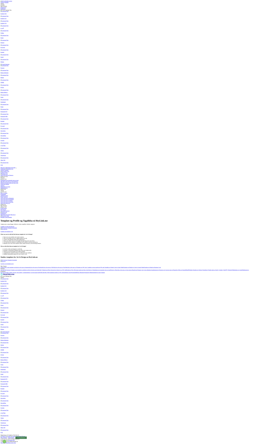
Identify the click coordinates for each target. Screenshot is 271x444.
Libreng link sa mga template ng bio (9, 267)
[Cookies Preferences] (4, 441)
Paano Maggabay (81, 272)
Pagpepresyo (3, 7)
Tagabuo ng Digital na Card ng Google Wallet (134, 267)
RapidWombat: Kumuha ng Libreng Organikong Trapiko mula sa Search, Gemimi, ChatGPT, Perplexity (209, 270)
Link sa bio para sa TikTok (49, 267)
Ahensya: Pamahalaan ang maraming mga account (99, 270)
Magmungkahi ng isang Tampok (97, 272)
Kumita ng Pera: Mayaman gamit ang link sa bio (77, 270)
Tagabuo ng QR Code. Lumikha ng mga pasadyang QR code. (91, 267)
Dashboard (3, 8)
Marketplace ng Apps (237, 270)
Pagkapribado (11, 437)
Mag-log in (3, 167)
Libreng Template (4, 2)
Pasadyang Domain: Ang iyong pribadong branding (143, 270)
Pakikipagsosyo (245, 270)
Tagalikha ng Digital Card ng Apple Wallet (114, 267)
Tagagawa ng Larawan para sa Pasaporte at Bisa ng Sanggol (172, 270)
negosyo (157, 270)
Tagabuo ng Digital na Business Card (152, 267)
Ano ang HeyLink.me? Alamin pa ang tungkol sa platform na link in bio (17, 270)
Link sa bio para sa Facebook (36, 267)
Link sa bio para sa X (72, 267)
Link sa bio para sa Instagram (23, 267)
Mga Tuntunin (4, 437)
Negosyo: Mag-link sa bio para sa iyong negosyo (121, 270)
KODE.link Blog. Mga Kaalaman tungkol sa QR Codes (51, 272)
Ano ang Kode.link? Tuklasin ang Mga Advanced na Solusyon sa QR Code (49, 270)
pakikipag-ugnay (67, 272)
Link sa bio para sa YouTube (61, 267)
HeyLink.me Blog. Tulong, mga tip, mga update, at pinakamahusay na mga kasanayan (20, 272)
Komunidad (74, 272)
